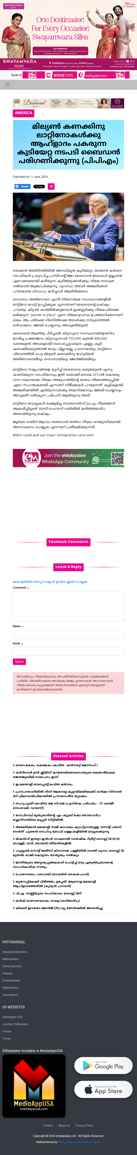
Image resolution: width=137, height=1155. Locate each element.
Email (16, 643)
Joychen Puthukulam (15, 1024)
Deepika (7, 973)
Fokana (6, 1031)
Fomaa (6, 1038)
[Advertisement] (68, 500)
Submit (19, 661)
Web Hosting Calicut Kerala (83, 1142)
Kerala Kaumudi (12, 966)
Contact (48, 1125)
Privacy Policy (84, 1125)
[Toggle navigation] (8, 84)
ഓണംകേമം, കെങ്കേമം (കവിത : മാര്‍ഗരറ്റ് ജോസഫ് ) (56, 765)
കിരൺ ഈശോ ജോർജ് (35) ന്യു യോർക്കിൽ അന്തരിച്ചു (59, 908)
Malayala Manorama (14, 952)
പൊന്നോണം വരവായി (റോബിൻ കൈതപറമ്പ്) (52, 874)
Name (17, 626)
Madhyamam (10, 987)
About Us (64, 1125)
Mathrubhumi (10, 959)
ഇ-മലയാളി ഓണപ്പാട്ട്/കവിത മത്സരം (44, 784)
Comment (19, 587)
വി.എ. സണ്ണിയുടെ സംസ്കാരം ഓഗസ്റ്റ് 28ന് (48, 893)
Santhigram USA (12, 1017)
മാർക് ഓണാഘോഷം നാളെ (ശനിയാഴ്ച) (47, 901)
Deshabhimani (11, 980)
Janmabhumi (10, 995)
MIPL (61, 1142)
